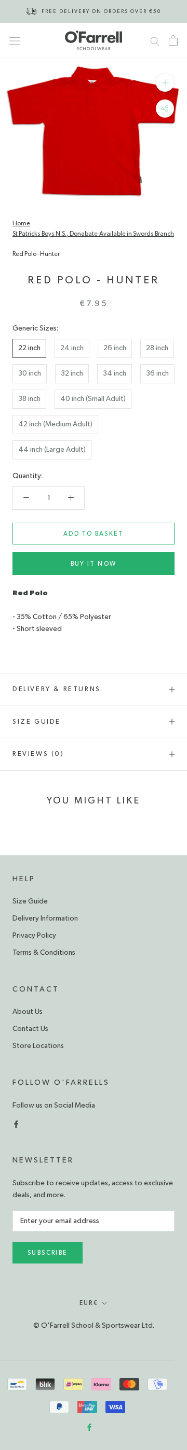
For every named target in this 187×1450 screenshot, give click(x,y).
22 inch (29, 348)
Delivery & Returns (56, 689)
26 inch (114, 348)
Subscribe (48, 1253)
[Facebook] (16, 1123)
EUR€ (89, 1303)
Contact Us (30, 1028)
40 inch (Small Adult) (93, 399)
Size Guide (36, 722)
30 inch (29, 373)
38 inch (29, 399)
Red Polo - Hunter (36, 254)
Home (21, 223)
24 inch (72, 348)
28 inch (157, 348)
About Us (27, 1011)
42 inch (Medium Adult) (55, 424)
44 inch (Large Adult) (52, 449)
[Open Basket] (173, 40)
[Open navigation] (14, 40)
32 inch (72, 373)
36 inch (157, 373)
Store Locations (38, 1046)
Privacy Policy (34, 935)
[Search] (154, 40)
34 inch (114, 373)
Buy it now (94, 564)
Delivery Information (45, 918)
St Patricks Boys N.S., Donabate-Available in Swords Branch (93, 234)
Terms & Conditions (43, 952)
